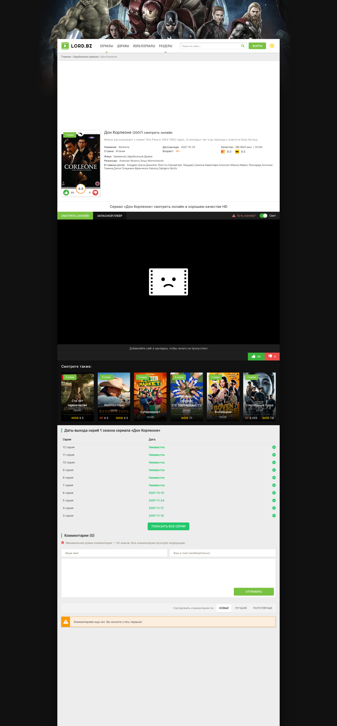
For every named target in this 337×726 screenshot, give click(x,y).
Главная (66, 56)
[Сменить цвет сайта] (272, 46)
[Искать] (243, 45)
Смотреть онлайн (75, 215)
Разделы (165, 45)
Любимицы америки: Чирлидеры (186, 401)
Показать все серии (168, 526)
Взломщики (223, 412)
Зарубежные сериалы (85, 56)
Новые (224, 608)
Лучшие (241, 608)
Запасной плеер (109, 215)
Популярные (262, 608)
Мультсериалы (144, 45)
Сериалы (106, 45)
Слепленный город (259, 405)
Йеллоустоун (114, 405)
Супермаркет (150, 412)
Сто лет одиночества (77, 403)
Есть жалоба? (246, 215)
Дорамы (123, 45)
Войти (257, 46)
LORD (81, 46)
